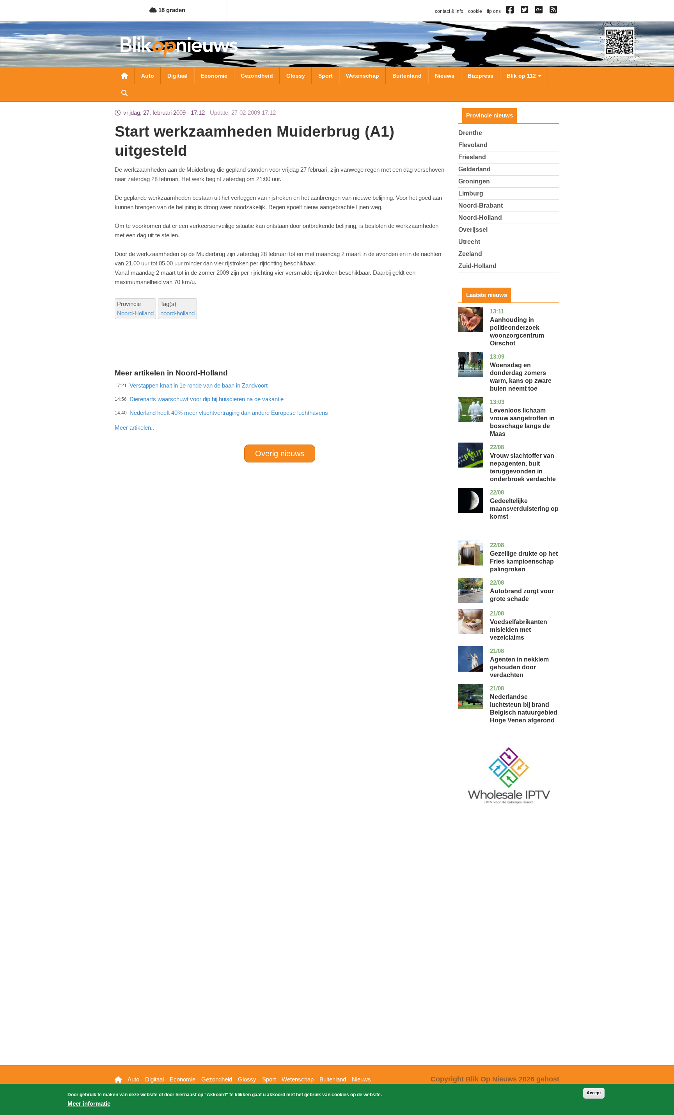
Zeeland (470, 254)
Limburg (470, 193)
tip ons (494, 11)
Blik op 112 (522, 76)
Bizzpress (480, 76)
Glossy (295, 76)
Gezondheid (257, 76)
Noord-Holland (135, 313)
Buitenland (407, 76)
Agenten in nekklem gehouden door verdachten (519, 667)
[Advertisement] (280, 411)
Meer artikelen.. (134, 427)
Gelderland (474, 169)
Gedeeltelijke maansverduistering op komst (524, 509)
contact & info (449, 11)
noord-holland (177, 313)
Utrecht (469, 241)
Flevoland (473, 145)
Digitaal (177, 76)
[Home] (179, 46)
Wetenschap (362, 76)
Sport (325, 76)
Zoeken (124, 92)
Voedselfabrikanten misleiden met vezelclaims (518, 630)
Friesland (472, 157)
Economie (214, 76)
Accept (594, 1092)
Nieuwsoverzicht (124, 75)
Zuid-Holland (477, 266)
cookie (475, 11)
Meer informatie (88, 1103)
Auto (147, 76)
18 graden (171, 10)
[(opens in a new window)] (511, 11)
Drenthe (470, 133)
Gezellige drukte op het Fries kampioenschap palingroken (524, 561)
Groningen (474, 181)
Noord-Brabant (480, 205)
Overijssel (473, 229)
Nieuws (444, 76)
